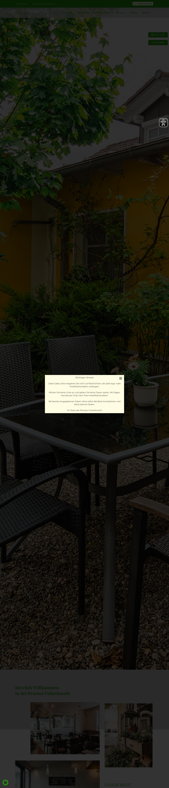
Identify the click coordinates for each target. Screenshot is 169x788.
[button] (5, 782)
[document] (84, 394)
